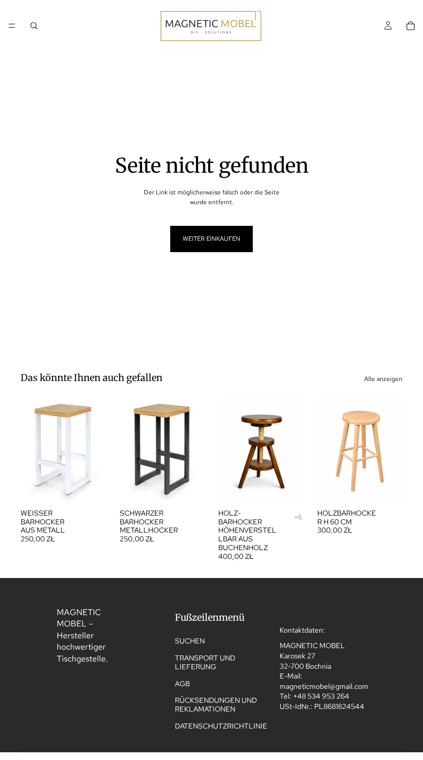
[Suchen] (34, 25)
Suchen (190, 641)
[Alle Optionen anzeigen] (298, 517)
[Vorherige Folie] (32, 450)
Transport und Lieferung (205, 662)
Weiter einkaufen (211, 239)
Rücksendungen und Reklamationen (216, 705)
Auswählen (99, 487)
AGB (182, 683)
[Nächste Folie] (95, 450)
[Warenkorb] (410, 25)
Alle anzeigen (383, 379)
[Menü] (12, 26)
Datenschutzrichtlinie (221, 726)
